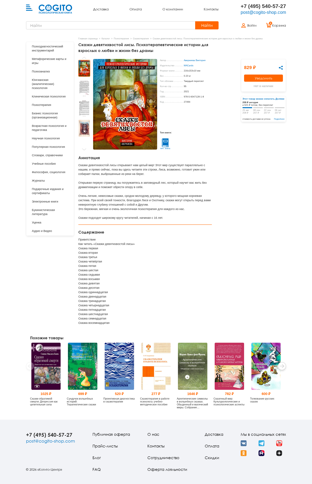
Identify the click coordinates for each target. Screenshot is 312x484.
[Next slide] (84, 149)
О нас (153, 434)
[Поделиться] (281, 67)
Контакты (211, 9)
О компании (172, 9)
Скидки (212, 457)
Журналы (38, 180)
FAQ (96, 469)
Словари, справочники (47, 155)
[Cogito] (55, 9)
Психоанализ (41, 71)
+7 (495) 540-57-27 (263, 6)
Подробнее (279, 119)
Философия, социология (48, 172)
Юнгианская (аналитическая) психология (43, 84)
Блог (96, 457)
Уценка (36, 222)
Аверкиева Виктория (195, 60)
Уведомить (263, 78)
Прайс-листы (105, 446)
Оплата (136, 9)
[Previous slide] (84, 58)
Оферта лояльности (167, 469)
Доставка (101, 9)
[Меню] (29, 8)
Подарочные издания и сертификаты (48, 191)
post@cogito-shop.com (263, 12)
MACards (188, 65)
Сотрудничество (163, 457)
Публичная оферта (111, 434)
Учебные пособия (44, 163)
